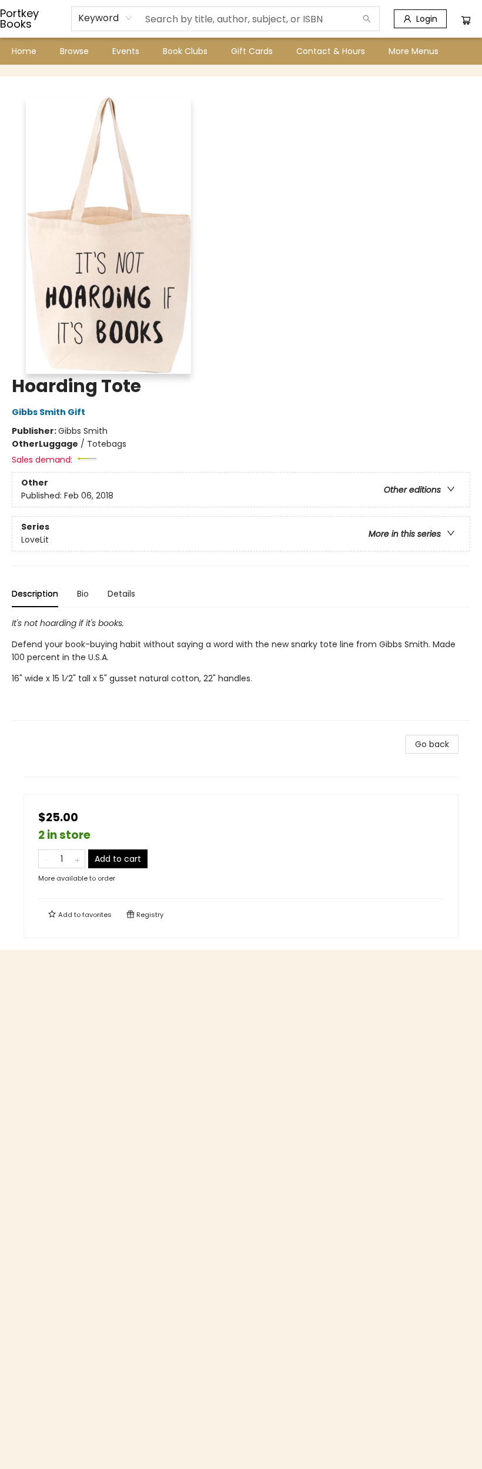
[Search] (367, 19)
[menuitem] (24, 51)
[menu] (241, 51)
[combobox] (105, 18)
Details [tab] (121, 594)
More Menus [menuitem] (414, 51)
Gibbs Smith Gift (48, 412)
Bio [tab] (83, 594)
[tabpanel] (241, 669)
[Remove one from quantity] (46, 858)
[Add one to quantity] (77, 858)
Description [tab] (35, 594)
